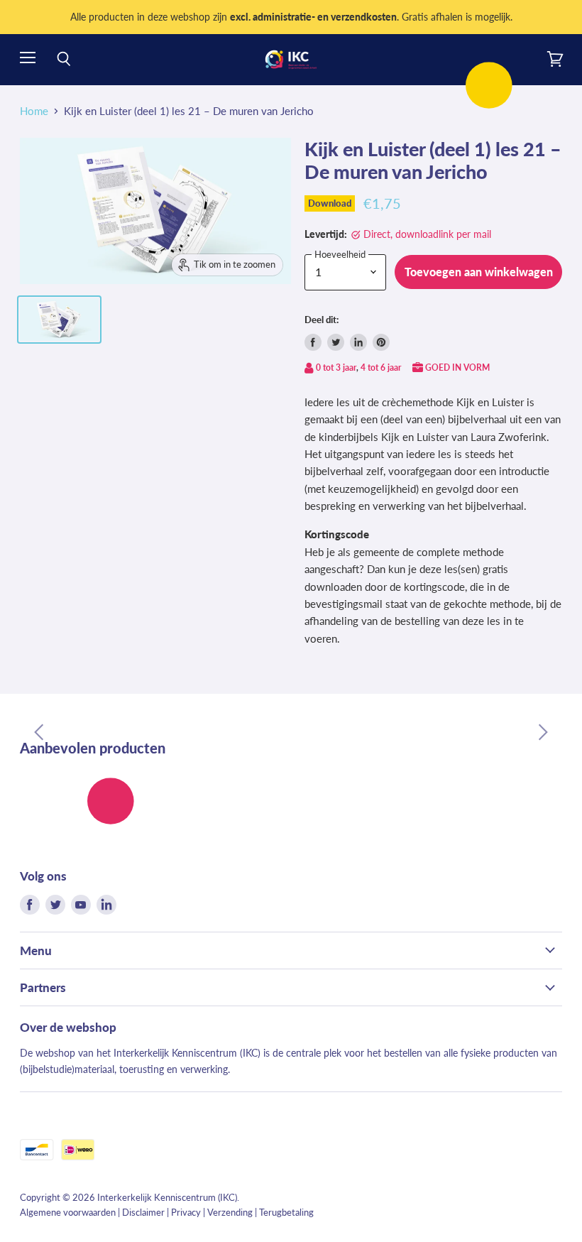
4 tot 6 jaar (381, 367)
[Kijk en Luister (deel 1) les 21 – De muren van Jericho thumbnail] (59, 319)
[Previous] (39, 732)
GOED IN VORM (457, 367)
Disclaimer (143, 1212)
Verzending (230, 1212)
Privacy (186, 1212)
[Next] (543, 732)
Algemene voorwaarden (68, 1212)
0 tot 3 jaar (336, 367)
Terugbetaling (286, 1212)
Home (34, 111)
